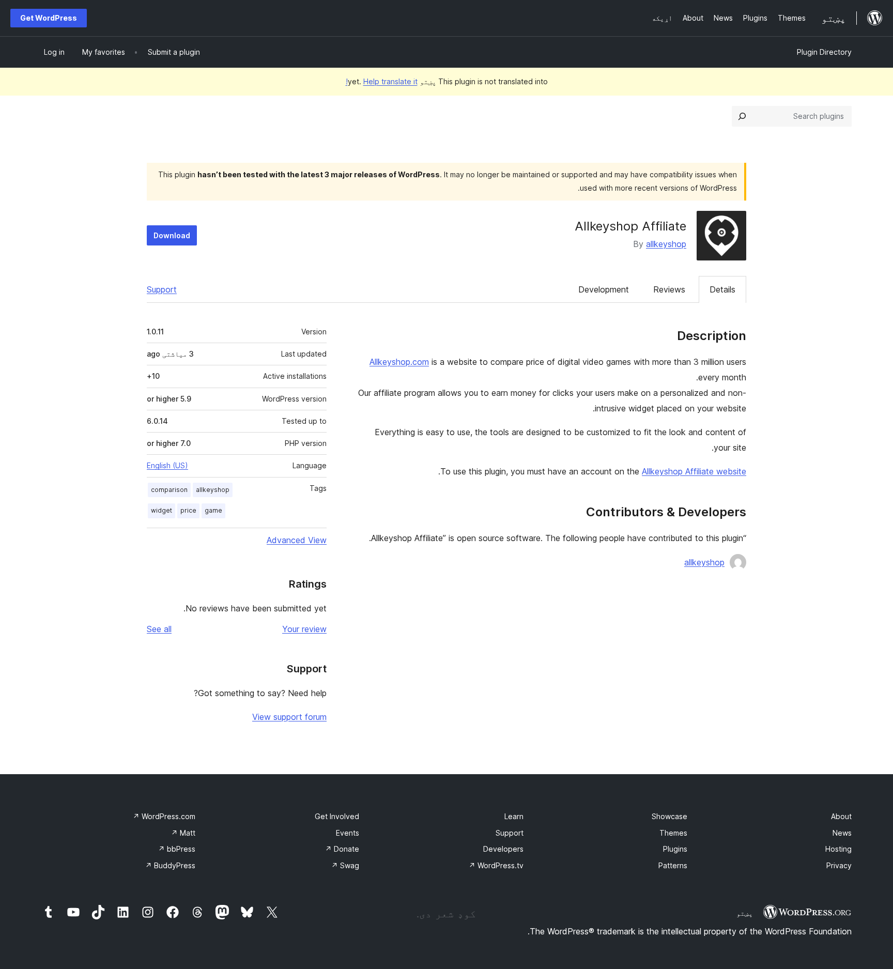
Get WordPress (48, 17)
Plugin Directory (824, 52)
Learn (514, 816)
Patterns (672, 865)
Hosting (838, 848)
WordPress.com (164, 816)
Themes (673, 832)
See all (159, 629)
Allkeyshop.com (399, 362)
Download (171, 235)
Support (162, 289)
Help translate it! (382, 81)
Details (722, 289)
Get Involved (337, 816)
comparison (169, 490)
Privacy (839, 865)
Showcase (669, 816)
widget (161, 510)
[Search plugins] (742, 116)
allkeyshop (666, 244)
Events (347, 832)
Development (603, 289)
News (842, 832)
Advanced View (297, 540)
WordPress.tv (496, 865)
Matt (183, 832)
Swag (345, 865)
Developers (503, 848)
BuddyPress (170, 865)
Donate (342, 848)
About (841, 816)
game (213, 510)
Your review (304, 629)
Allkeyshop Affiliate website (694, 471)
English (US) (167, 465)
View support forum (289, 717)
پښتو (744, 913)
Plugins (675, 848)
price (188, 510)
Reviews (669, 289)
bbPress (176, 848)
